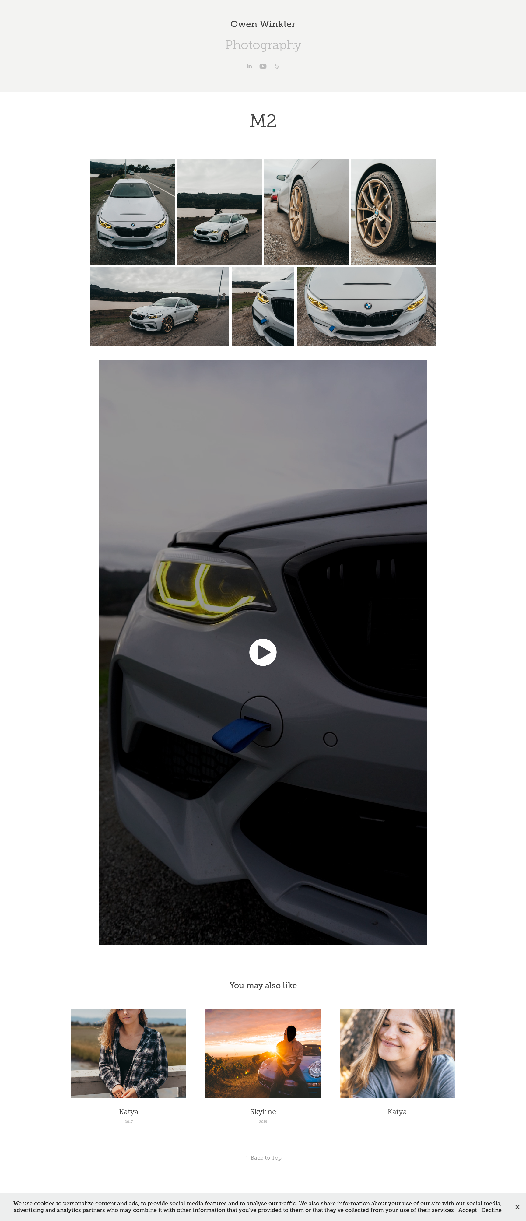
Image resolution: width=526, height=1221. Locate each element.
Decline (491, 1210)
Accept (467, 1210)
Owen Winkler (263, 24)
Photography (263, 45)
